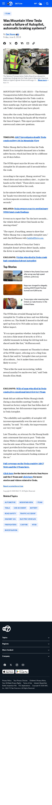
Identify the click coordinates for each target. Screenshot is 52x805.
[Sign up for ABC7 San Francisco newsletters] (22, 665)
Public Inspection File (9, 685)
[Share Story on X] (10, 43)
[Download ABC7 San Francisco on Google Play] (22, 672)
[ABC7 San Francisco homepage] (9, 4)
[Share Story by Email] (28, 43)
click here (28, 476)
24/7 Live (18, 3)
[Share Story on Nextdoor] (22, 43)
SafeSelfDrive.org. (35, 237)
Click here (8, 473)
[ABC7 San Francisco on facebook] (4, 665)
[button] (3, 3)
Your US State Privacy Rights (11, 683)
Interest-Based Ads (40, 683)
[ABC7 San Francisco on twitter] (10, 665)
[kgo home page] (6, 629)
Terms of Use (27, 683)
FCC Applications (24, 685)
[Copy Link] (33, 43)
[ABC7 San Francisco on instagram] (16, 665)
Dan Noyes (10, 34)
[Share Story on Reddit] (16, 43)
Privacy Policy (6, 680)
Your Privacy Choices (21, 680)
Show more (42, 80)
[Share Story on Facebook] (4, 43)
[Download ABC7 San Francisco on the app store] (8, 672)
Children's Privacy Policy (38, 680)
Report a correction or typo (13, 486)
